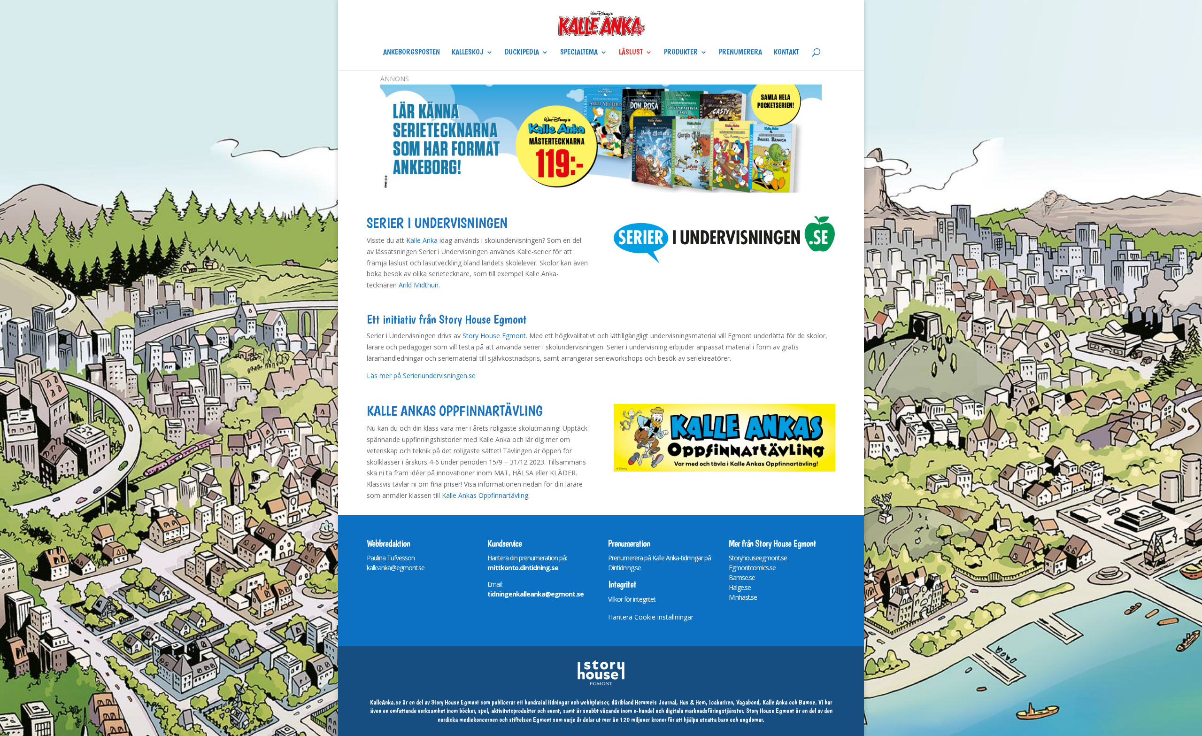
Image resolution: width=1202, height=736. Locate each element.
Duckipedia (522, 52)
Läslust (631, 52)
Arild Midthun (419, 284)
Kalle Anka (422, 240)
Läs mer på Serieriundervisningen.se (421, 375)
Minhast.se (743, 597)
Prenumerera (740, 52)
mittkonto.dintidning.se (522, 567)
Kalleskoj (468, 52)
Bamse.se (742, 577)
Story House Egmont (494, 335)
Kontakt (786, 52)
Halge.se (740, 587)
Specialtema (579, 52)
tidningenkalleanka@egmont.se (535, 593)
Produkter (681, 52)
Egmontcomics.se (752, 567)
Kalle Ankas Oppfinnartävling (485, 495)
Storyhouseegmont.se (758, 557)
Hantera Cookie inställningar (650, 616)
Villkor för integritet (631, 599)
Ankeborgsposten (411, 52)
